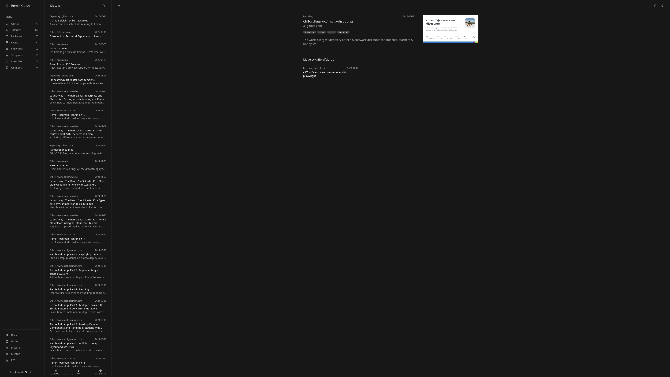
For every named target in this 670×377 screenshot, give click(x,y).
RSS (13, 360)
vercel (331, 32)
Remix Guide (20, 5)
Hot (78, 373)
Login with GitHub (22, 372)
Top (100, 373)
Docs (14, 335)
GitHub (15, 341)
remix (321, 32)
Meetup (15, 354)
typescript (343, 32)
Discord (15, 347)
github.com (314, 26)
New (56, 373)
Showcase (309, 32)
